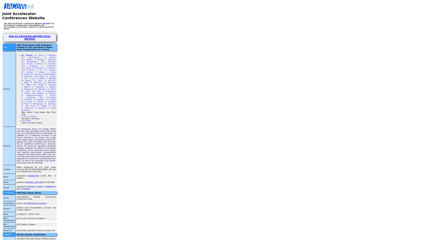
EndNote (26, 189)
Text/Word (49, 187)
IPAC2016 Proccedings (37, 203)
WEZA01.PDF (33, 176)
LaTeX (39, 187)
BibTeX (31, 187)
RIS (18, 189)
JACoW (46, 23)
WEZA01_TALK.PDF (34, 182)
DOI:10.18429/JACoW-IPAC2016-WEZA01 (30, 37)
